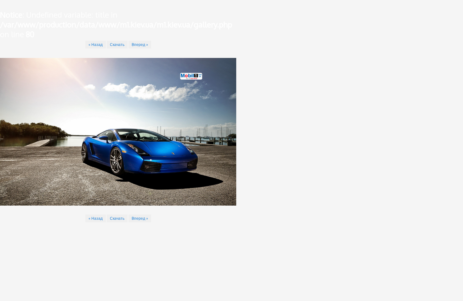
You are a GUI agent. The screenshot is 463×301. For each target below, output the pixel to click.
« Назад (96, 44)
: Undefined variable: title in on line (116, 24)
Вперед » (140, 44)
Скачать (117, 44)
